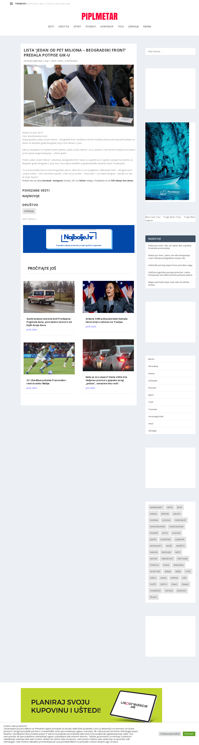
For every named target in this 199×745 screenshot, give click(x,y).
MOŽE (169, 545)
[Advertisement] (170, 88)
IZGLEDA (176, 533)
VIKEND (174, 577)
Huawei (154, 533)
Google (166, 520)
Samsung (179, 565)
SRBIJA (168, 571)
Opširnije (29, 211)
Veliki (163, 577)
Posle (166, 565)
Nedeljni (166, 552)
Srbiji (178, 571)
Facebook (46, 180)
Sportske (155, 571)
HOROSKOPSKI (176, 526)
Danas (153, 513)
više (184, 577)
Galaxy (177, 513)
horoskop (180, 520)
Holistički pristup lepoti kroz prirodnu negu (170, 265)
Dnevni (165, 513)
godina (154, 520)
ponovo (154, 565)
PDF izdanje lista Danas (122, 180)
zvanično (155, 590)
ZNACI (174, 584)
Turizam (152, 409)
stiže (188, 571)
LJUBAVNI (179, 539)
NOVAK (153, 558)
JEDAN (153, 539)
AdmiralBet (156, 507)
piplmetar (37, 60)
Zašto (163, 584)
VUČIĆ (153, 584)
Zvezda (169, 590)
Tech (121, 26)
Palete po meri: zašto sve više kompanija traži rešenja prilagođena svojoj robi (169, 256)
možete (180, 545)
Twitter (82, 180)
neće (177, 552)
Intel (165, 533)
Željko (153, 597)
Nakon (153, 552)
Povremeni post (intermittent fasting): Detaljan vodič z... (54, 3)
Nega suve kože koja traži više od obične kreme (168, 283)
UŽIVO (153, 577)
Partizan (182, 558)
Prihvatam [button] (189, 733)
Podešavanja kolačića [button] (170, 733)
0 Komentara (71, 60)
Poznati (91, 26)
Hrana (147, 26)
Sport (77, 26)
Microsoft (156, 545)
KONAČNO (166, 539)
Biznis (151, 359)
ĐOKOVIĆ (181, 590)
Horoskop (106, 26)
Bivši (179, 507)
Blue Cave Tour (153, 217)
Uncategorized (155, 416)
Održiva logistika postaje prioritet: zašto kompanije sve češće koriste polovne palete (170, 273)
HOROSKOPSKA (157, 526)
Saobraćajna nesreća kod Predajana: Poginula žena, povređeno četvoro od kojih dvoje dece (49, 322)
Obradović (167, 558)
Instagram (58, 180)
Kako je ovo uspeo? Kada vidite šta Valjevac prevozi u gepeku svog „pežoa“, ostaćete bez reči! (106, 380)
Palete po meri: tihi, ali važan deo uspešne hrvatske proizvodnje (169, 247)
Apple (170, 507)
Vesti (51, 26)
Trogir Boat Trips (172, 217)
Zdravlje (133, 26)
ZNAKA (185, 584)
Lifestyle (63, 26)
